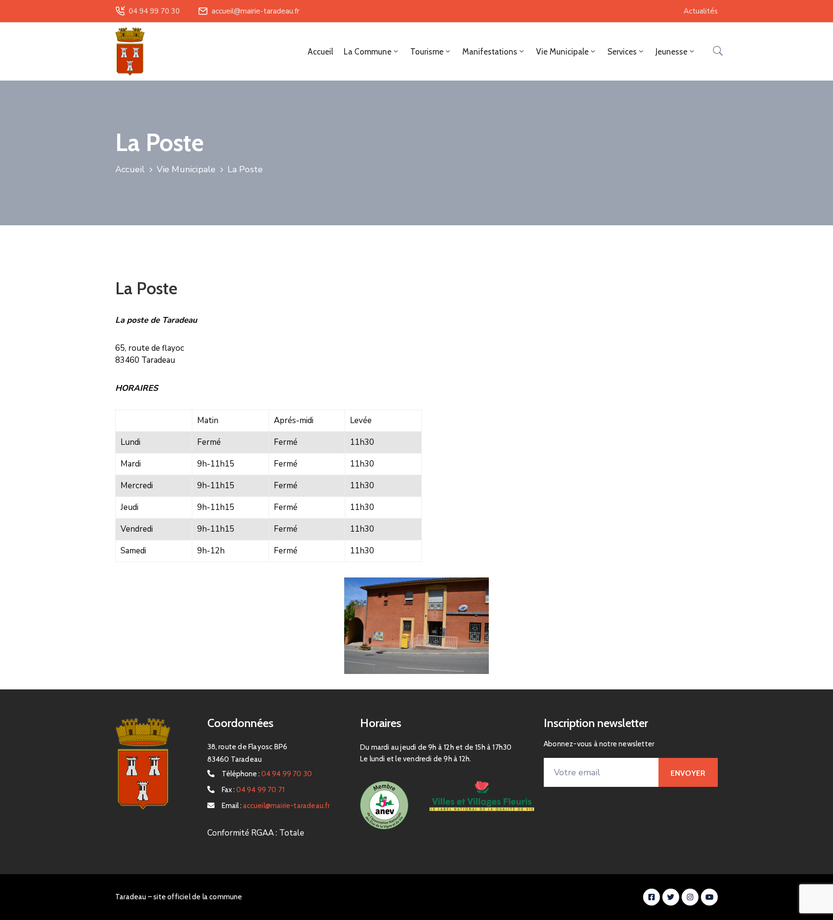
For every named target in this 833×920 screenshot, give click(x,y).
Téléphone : (267, 773)
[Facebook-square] (651, 897)
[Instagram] (690, 897)
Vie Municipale (186, 169)
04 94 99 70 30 (154, 11)
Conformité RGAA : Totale (255, 832)
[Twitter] (670, 897)
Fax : (253, 789)
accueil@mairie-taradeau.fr (255, 11)
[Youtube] (709, 897)
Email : (276, 805)
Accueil (320, 51)
